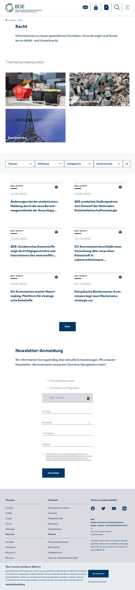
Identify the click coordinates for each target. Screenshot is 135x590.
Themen (12, 20)
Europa (9, 507)
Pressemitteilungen (62, 380)
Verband (10, 529)
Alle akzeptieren (98, 574)
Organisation (55, 529)
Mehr (67, 326)
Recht (20, 20)
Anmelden (53, 472)
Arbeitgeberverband (58, 507)
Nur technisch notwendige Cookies (97, 581)
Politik (9, 513)
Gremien (52, 513)
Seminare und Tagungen (64, 387)
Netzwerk (53, 523)
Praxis (9, 518)
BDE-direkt (57, 397)
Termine (10, 542)
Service (10, 534)
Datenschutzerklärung (15, 584)
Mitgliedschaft (55, 518)
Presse (52, 534)
